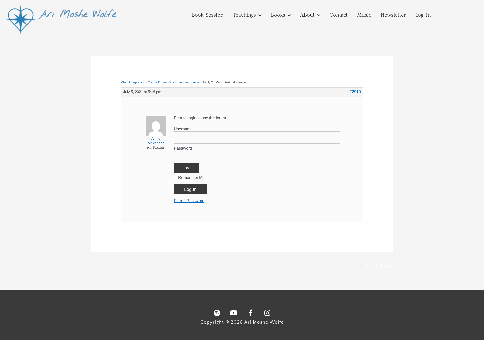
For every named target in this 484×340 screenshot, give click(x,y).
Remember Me (191, 177)
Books (278, 15)
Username (183, 129)
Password (183, 148)
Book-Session (207, 15)
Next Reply (379, 265)
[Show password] (186, 168)
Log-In (423, 15)
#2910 (355, 92)
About (307, 15)
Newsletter (393, 15)
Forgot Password (189, 201)
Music (364, 15)
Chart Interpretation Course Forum (144, 82)
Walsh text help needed (185, 82)
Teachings (244, 15)
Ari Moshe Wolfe (77, 14)
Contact (339, 15)
